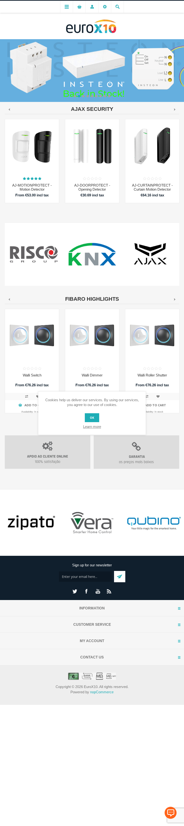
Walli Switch (32, 375)
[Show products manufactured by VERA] (92, 522)
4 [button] (87, 96)
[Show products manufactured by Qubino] (153, 522)
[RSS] (109, 591)
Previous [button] (3, 70)
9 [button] (109, 96)
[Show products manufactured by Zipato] (30, 522)
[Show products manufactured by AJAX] (150, 254)
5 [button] (92, 96)
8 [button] (105, 96)
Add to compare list (26, 396)
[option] (92, 70)
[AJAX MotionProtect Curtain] (152, 146)
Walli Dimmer (92, 375)
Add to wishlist (37, 396)
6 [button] (96, 96)
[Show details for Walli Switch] (32, 336)
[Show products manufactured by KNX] (92, 254)
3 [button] (83, 96)
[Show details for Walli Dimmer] (92, 336)
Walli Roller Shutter (152, 375)
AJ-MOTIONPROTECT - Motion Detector (32, 187)
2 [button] (79, 96)
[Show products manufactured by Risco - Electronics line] (34, 254)
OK (92, 418)
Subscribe (119, 576)
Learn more (92, 427)
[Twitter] (75, 591)
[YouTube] (98, 591)
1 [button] (75, 96)
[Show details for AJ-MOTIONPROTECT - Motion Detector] (32, 146)
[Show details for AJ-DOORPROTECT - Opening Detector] (92, 146)
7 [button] (100, 96)
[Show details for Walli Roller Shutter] (152, 336)
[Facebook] (86, 591)
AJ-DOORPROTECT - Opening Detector (92, 187)
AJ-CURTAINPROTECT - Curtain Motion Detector (152, 187)
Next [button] (180, 70)
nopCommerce (102, 692)
